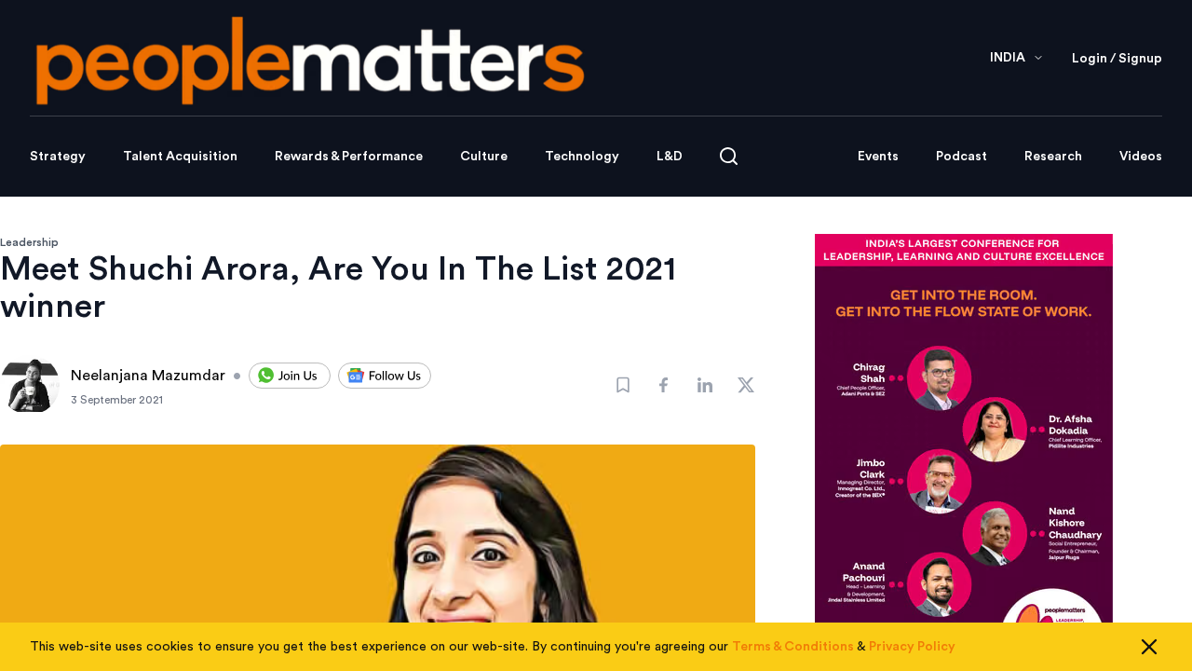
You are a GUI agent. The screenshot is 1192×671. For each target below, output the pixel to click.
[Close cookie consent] (1149, 647)
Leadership (29, 242)
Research (1053, 156)
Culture (484, 156)
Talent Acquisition (180, 156)
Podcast (961, 156)
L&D (670, 156)
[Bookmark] (623, 385)
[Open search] (729, 156)
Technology (582, 156)
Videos (1140, 156)
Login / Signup (1117, 58)
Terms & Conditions (793, 646)
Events (878, 156)
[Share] (664, 385)
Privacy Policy (912, 646)
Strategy (58, 156)
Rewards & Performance (349, 156)
